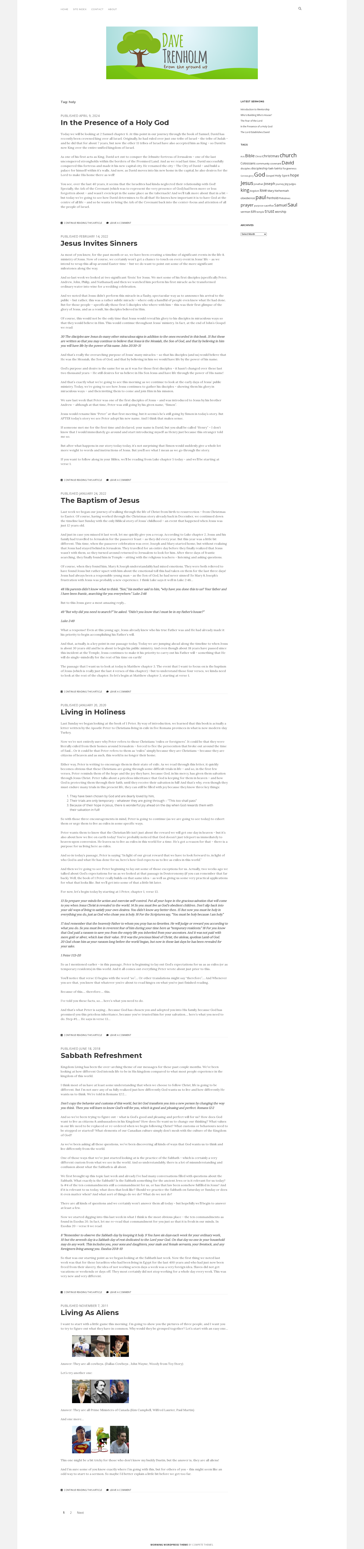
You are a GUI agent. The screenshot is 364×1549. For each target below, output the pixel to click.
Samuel (280, 205)
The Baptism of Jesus (100, 500)
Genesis (244, 175)
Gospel (270, 175)
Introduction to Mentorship (255, 109)
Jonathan (258, 183)
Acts (243, 156)
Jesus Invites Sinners (99, 243)
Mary (271, 190)
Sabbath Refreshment (101, 1055)
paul (261, 197)
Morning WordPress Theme (169, 1544)
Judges (292, 183)
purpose (259, 205)
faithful (278, 168)
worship (280, 212)
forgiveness (290, 168)
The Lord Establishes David (255, 132)
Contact (97, 9)
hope (294, 175)
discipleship (259, 168)
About (112, 9)
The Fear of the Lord (251, 120)
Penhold (272, 198)
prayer (247, 205)
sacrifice (269, 205)
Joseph (269, 183)
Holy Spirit (282, 175)
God (259, 174)
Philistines (284, 198)
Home (64, 9)
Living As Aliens (90, 1312)
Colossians (248, 163)
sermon (245, 212)
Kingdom (254, 190)
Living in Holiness (93, 712)
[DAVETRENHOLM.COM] (182, 76)
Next (80, 1513)
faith (271, 168)
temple (260, 211)
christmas (270, 155)
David (288, 163)
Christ (258, 156)
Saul (292, 204)
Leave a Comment (120, 223)
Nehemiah (282, 190)
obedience (248, 198)
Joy (286, 184)
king (245, 190)
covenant (275, 163)
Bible (250, 155)
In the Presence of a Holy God (115, 122)
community (263, 163)
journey (280, 183)
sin (253, 211)
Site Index (79, 9)
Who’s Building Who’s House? (256, 115)
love (263, 190)
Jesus (247, 182)
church (288, 155)
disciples (246, 168)
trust (269, 211)
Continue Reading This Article (83, 223)
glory (251, 175)
